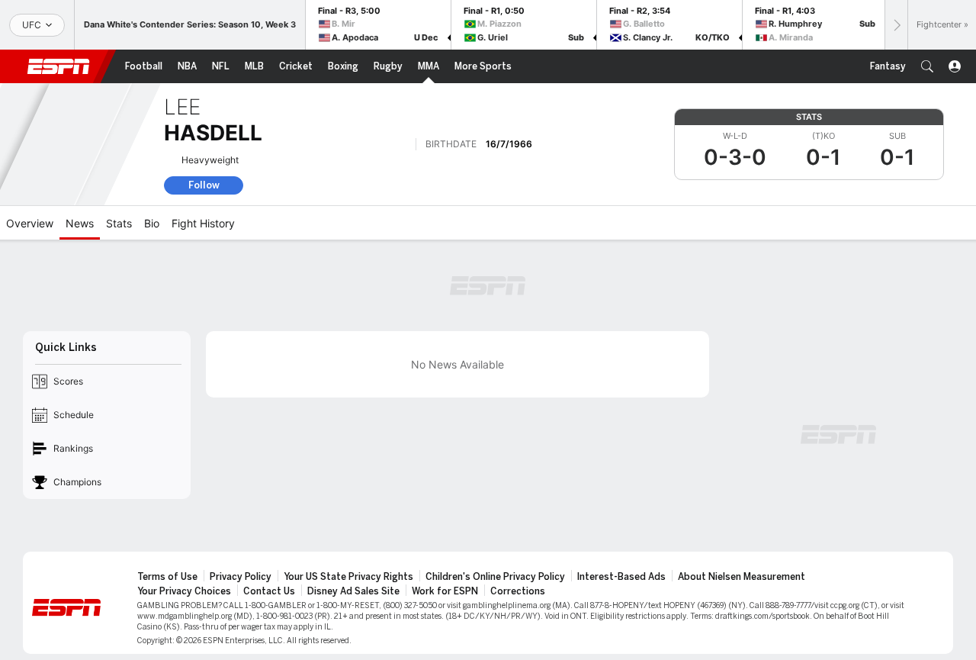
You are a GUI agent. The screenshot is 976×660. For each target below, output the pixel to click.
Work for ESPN (445, 591)
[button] (927, 66)
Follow (204, 185)
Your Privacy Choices (184, 591)
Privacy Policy (240, 576)
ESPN (58, 66)
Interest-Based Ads (621, 576)
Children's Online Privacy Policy (495, 576)
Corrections (517, 591)
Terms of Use (167, 576)
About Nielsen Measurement (741, 576)
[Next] (895, 25)
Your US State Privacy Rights (348, 576)
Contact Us (269, 591)
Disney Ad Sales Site (353, 591)
